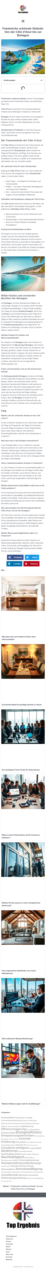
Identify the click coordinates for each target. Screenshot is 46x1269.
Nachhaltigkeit (12, 1157)
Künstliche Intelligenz (15, 1147)
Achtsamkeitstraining (10, 1120)
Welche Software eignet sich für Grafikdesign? (21, 1104)
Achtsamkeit (7, 1117)
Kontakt (9, 1257)
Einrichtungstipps (33, 1129)
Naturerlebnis (29, 1157)
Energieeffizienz (29, 1132)
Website (9, 1259)
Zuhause (9, 1239)
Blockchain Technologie (28, 1120)
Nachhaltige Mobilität (25, 1151)
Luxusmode (35, 1148)
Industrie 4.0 (20, 1145)
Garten (8, 1241)
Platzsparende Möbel (9, 1160)
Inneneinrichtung (32, 1145)
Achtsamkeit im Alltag (23, 1118)
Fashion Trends (14, 1139)
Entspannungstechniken (17, 1135)
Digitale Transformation (10, 1126)
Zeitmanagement (6, 1181)
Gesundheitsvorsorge (34, 1142)
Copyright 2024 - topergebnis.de (23, 1266)
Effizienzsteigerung (13, 1129)
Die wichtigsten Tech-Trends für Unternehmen (21, 770)
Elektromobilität (8, 1133)
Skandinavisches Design (22, 1166)
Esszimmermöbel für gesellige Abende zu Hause (22, 705)
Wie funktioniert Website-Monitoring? (17, 1039)
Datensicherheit (7, 1123)
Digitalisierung (27, 1126)
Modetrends (9, 1150)
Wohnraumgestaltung (13, 1177)
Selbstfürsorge (32, 1163)
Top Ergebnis (11, 1236)
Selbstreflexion (5, 1166)
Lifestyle (9, 1244)
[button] (23, 21)
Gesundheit (20, 1142)
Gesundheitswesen (8, 1145)
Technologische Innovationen (32, 1172)
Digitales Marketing (32, 1123)
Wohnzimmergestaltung (34, 1178)
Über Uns (9, 1254)
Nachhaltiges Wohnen (30, 1154)
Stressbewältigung (28, 1169)
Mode (8, 1247)
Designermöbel (19, 1123)
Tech (8, 1252)
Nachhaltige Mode (11, 1154)
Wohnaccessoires (28, 1175)
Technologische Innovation (11, 1172)
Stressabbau (8, 1169)
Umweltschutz (9, 1174)
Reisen (6, 1186)
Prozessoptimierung (29, 1160)
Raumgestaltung (12, 1163)
